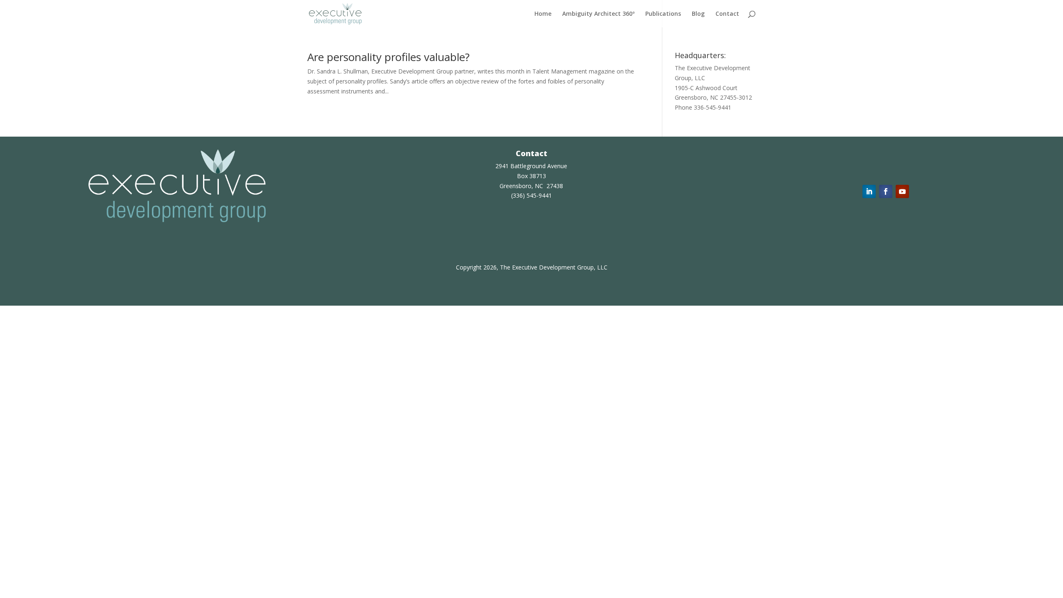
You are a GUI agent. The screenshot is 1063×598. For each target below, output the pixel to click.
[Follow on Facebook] (885, 191)
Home (542, 14)
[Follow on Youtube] (902, 191)
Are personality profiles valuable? (388, 56)
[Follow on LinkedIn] (869, 191)
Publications (663, 14)
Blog (698, 14)
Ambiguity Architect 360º (598, 14)
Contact (727, 14)
